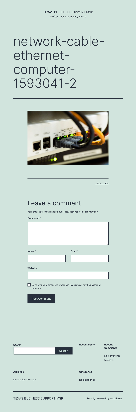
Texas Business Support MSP (68, 12)
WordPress (116, 398)
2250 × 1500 (102, 183)
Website (32, 268)
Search (17, 344)
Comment (34, 218)
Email (74, 251)
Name (31, 251)
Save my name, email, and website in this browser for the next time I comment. (66, 287)
